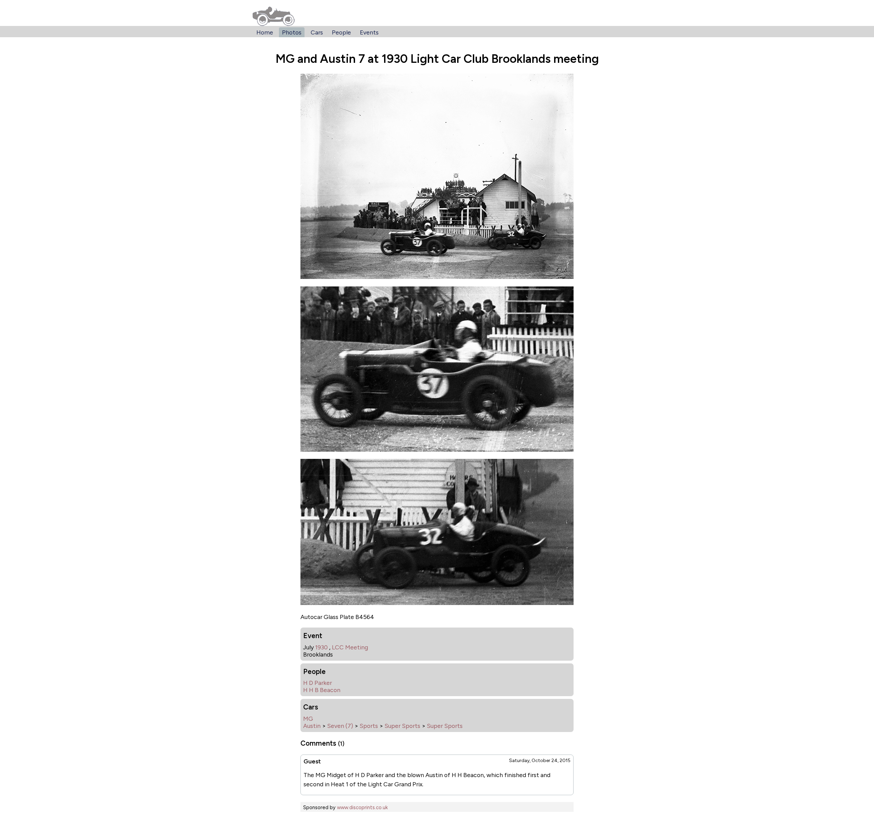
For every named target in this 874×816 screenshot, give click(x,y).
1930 (321, 647)
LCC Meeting (350, 647)
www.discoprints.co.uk (362, 807)
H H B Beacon (321, 689)
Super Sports (402, 725)
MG (308, 718)
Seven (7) (340, 725)
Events (369, 32)
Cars (317, 32)
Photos (291, 32)
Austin (312, 725)
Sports (369, 725)
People (341, 32)
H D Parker (317, 682)
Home (264, 32)
